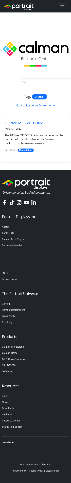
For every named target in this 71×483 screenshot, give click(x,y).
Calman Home (10, 352)
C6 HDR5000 (9, 365)
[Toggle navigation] (62, 6)
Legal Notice (52, 470)
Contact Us (8, 233)
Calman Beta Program (14, 239)
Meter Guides (25, 150)
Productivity (8, 316)
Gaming (6, 303)
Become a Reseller (12, 245)
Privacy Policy (19, 470)
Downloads (8, 408)
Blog (4, 396)
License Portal (9, 279)
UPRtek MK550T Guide (24, 123)
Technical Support (12, 426)
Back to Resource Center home (35, 105)
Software (7, 371)
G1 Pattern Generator (14, 359)
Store (5, 272)
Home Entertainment (13, 309)
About (5, 226)
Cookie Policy (36, 470)
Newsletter (8, 442)
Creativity (7, 322)
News (5, 402)
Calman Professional (13, 346)
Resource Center (11, 420)
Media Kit (7, 414)
